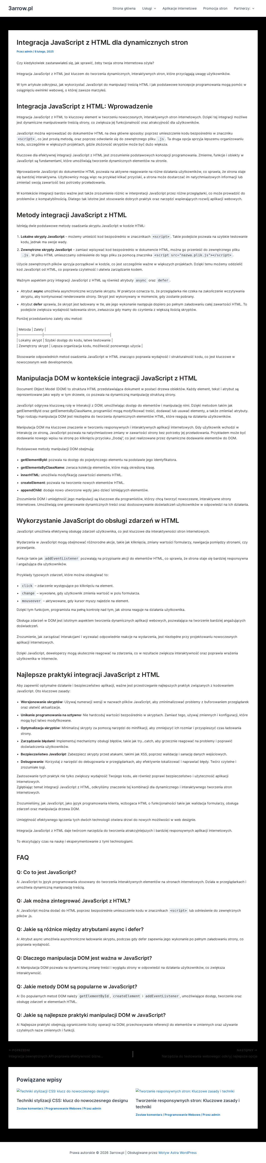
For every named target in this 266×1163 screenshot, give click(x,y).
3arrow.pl (20, 8)
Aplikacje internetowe (180, 8)
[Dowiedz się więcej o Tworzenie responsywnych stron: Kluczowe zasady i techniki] (185, 1091)
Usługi (147, 8)
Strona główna (124, 8)
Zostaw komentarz (30, 1108)
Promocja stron (215, 8)
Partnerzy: (242, 8)
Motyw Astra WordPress (178, 1153)
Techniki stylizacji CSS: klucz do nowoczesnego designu (72, 1100)
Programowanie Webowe (63, 1108)
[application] (154, 8)
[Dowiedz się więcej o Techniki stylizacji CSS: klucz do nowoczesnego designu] (63, 1091)
